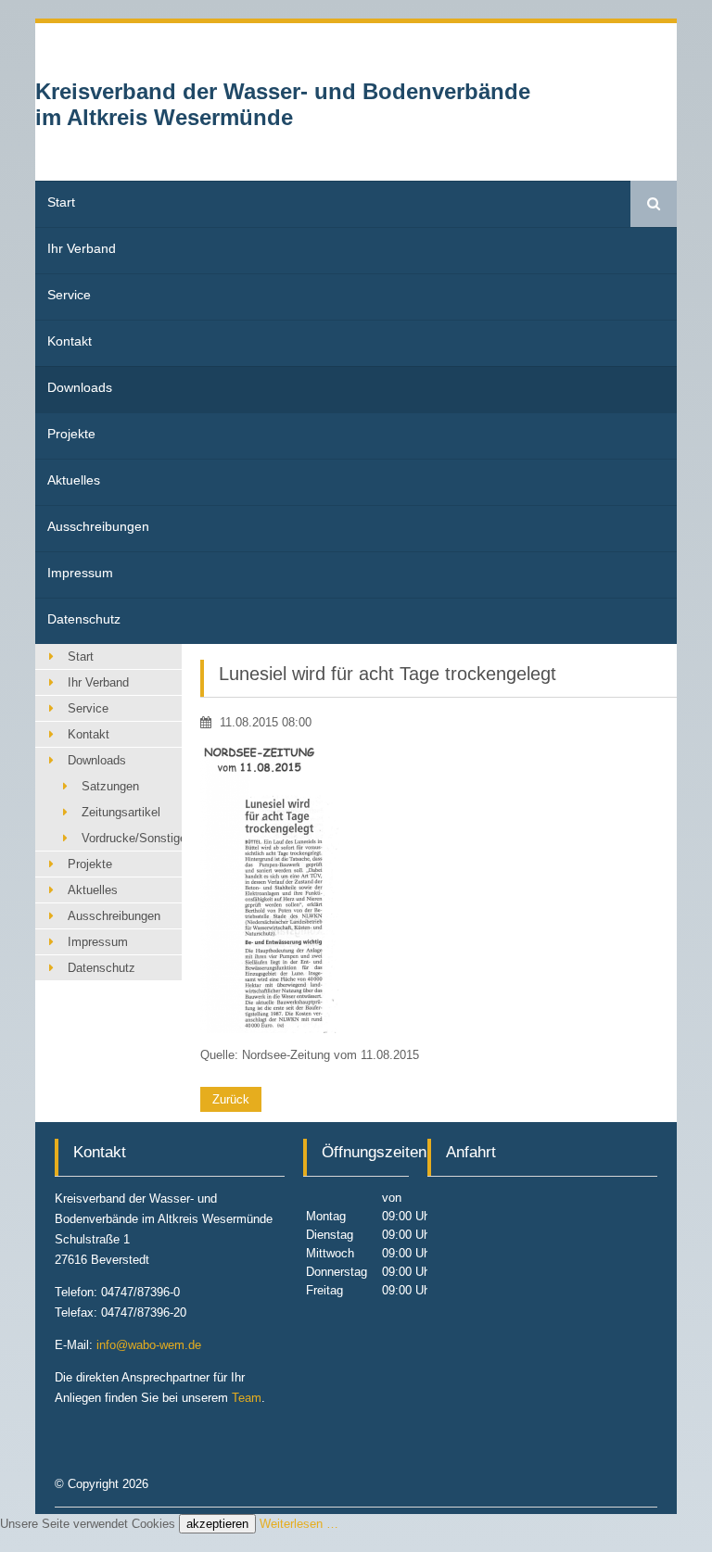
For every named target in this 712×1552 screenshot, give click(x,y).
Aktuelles (73, 480)
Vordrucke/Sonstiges (131, 838)
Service (69, 294)
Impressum (80, 572)
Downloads (79, 387)
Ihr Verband (81, 248)
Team (246, 1398)
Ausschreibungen (98, 526)
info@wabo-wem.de (148, 1345)
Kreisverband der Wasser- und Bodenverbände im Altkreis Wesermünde (282, 104)
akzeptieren (217, 1524)
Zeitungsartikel (121, 812)
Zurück (230, 1099)
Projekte (71, 433)
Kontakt (69, 341)
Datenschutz (84, 619)
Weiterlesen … (299, 1524)
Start (61, 202)
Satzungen (110, 786)
